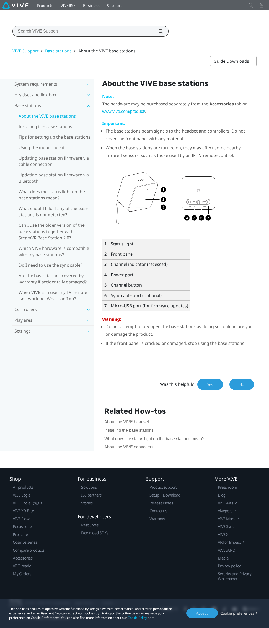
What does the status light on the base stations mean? (52, 195)
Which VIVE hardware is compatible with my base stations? (54, 251)
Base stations (58, 51)
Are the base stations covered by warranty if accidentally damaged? (53, 279)
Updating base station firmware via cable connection (54, 161)
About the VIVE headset (126, 422)
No (241, 384)
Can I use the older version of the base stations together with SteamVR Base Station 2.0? (52, 231)
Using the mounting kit (42, 147)
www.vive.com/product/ (123, 111)
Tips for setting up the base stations (54, 137)
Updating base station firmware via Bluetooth (54, 178)
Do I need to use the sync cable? (50, 265)
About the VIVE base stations (47, 116)
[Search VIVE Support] (158, 31)
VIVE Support (25, 51)
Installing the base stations (45, 126)
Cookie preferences (237, 613)
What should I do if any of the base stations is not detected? (53, 211)
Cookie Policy (137, 617)
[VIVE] (15, 5)
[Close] (251, 5)
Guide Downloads (232, 61)
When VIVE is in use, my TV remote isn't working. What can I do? (53, 295)
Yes (210, 384)
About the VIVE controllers (128, 447)
